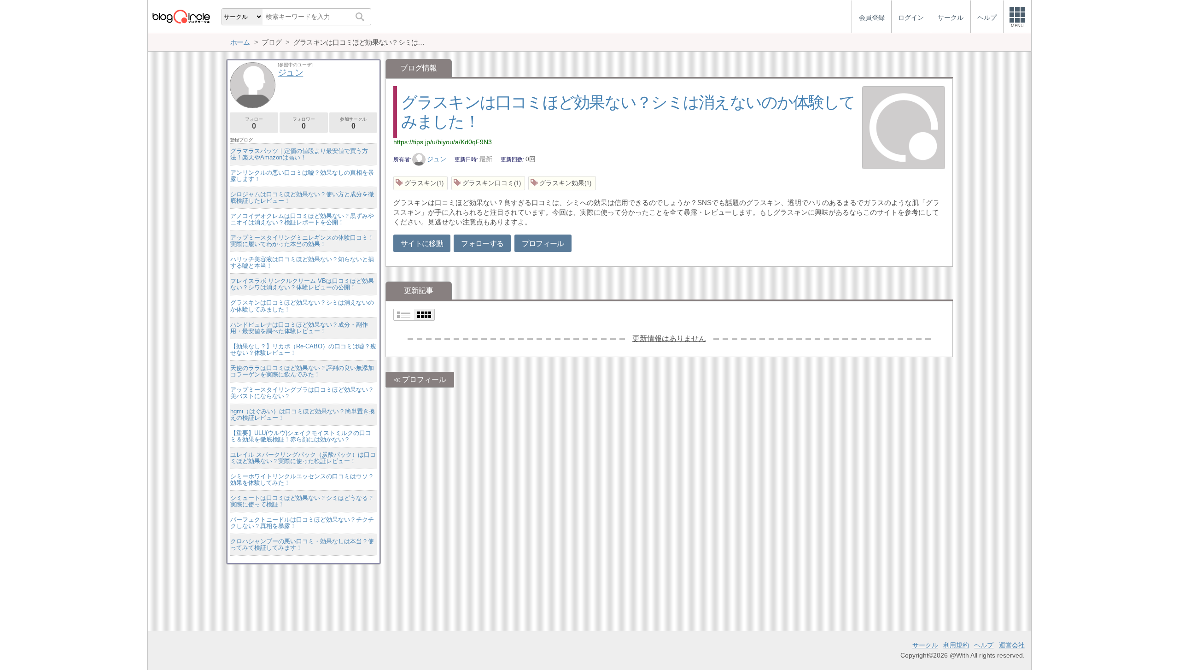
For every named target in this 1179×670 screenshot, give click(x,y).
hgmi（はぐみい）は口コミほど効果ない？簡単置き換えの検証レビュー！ (302, 414)
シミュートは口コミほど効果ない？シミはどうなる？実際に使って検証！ (302, 501)
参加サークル (353, 123)
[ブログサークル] (181, 16)
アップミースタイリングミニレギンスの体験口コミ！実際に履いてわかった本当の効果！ (302, 240)
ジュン (436, 159)
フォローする (482, 243)
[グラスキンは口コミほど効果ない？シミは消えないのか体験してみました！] (903, 128)
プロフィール (543, 243)
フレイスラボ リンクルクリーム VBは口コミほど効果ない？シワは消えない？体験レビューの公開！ (302, 284)
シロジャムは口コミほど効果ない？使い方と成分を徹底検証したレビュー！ (302, 197)
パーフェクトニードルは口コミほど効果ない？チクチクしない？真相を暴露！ (302, 522)
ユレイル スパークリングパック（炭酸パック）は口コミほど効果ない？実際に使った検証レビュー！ (303, 457)
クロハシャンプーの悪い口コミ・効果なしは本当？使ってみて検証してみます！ (302, 544)
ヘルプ (983, 645)
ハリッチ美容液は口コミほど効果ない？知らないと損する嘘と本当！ (302, 262)
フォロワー (303, 123)
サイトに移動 (422, 243)
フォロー (254, 123)
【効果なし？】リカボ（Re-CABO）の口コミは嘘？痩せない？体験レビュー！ (303, 349)
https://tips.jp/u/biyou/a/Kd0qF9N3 (442, 142)
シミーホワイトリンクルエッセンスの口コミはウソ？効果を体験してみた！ (302, 479)
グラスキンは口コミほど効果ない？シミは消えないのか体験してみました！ (302, 305)
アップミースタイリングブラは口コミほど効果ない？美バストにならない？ (302, 393)
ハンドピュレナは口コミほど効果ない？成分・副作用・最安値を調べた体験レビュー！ (299, 328)
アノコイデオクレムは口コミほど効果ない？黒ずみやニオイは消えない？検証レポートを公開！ (302, 219)
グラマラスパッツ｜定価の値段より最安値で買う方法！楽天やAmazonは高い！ (299, 154)
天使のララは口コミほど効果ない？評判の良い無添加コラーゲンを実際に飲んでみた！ (302, 371)
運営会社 (1012, 645)
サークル (925, 645)
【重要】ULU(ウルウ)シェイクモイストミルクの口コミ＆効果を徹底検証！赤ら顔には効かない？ (300, 436)
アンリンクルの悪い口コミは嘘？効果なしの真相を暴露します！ (302, 175)
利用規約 (956, 645)
